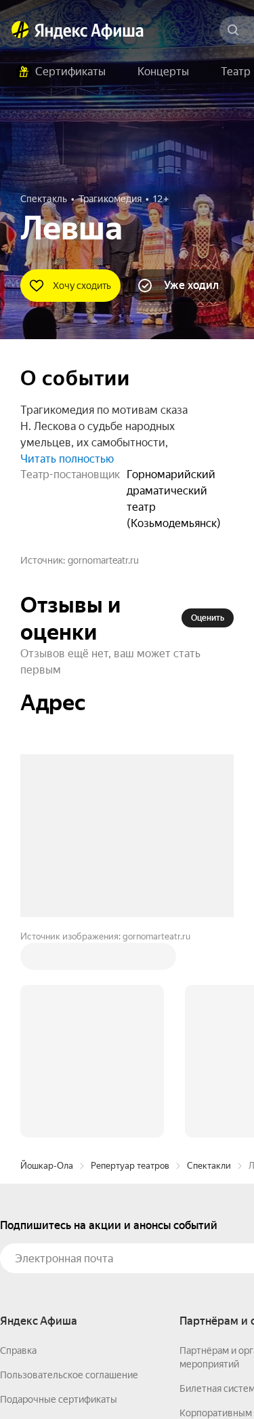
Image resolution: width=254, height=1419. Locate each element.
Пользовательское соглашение (69, 1169)
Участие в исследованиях (56, 1242)
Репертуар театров (130, 960)
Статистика (201, 1379)
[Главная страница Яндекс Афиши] (20, 30)
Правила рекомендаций (52, 1267)
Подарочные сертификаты (58, 1193)
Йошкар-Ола (46, 960)
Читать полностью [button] (67, 458)
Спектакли (209, 960)
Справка (18, 1145)
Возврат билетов (38, 1218)
